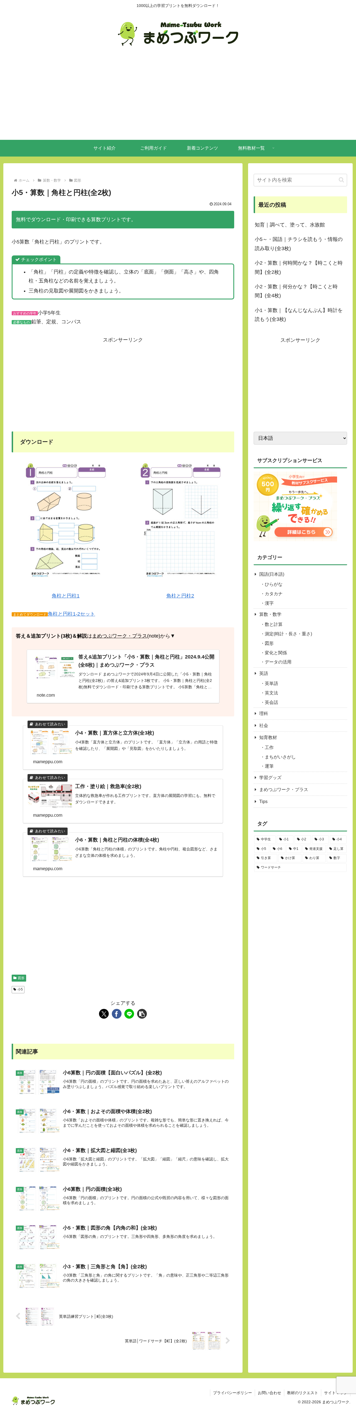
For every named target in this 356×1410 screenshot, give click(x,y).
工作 (269, 747)
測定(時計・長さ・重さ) (288, 633)
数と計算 (274, 624)
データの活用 (278, 662)
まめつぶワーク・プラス (119, 636)
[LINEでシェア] (129, 1014)
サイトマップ (335, 1393)
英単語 (271, 683)
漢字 (269, 603)
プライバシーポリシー (232, 1393)
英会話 (271, 702)
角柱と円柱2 (180, 596)
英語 (263, 673)
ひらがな (274, 584)
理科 (263, 713)
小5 (20, 989)
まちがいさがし (280, 757)
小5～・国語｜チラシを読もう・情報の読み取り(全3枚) (299, 243)
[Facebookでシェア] (117, 1014)
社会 (263, 725)
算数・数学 (270, 614)
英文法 (271, 693)
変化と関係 (276, 652)
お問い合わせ (269, 1393)
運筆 (269, 766)
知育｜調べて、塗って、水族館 (290, 225)
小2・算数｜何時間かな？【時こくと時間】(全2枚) (299, 267)
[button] (142, 1014)
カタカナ (274, 593)
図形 (21, 978)
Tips (263, 801)
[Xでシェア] (104, 1014)
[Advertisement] (178, 98)
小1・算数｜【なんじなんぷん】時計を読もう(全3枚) (299, 315)
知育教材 (268, 737)
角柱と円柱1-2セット (71, 614)
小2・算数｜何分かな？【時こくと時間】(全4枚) (296, 291)
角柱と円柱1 (66, 596)
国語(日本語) (271, 574)
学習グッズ (270, 777)
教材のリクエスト (302, 1393)
